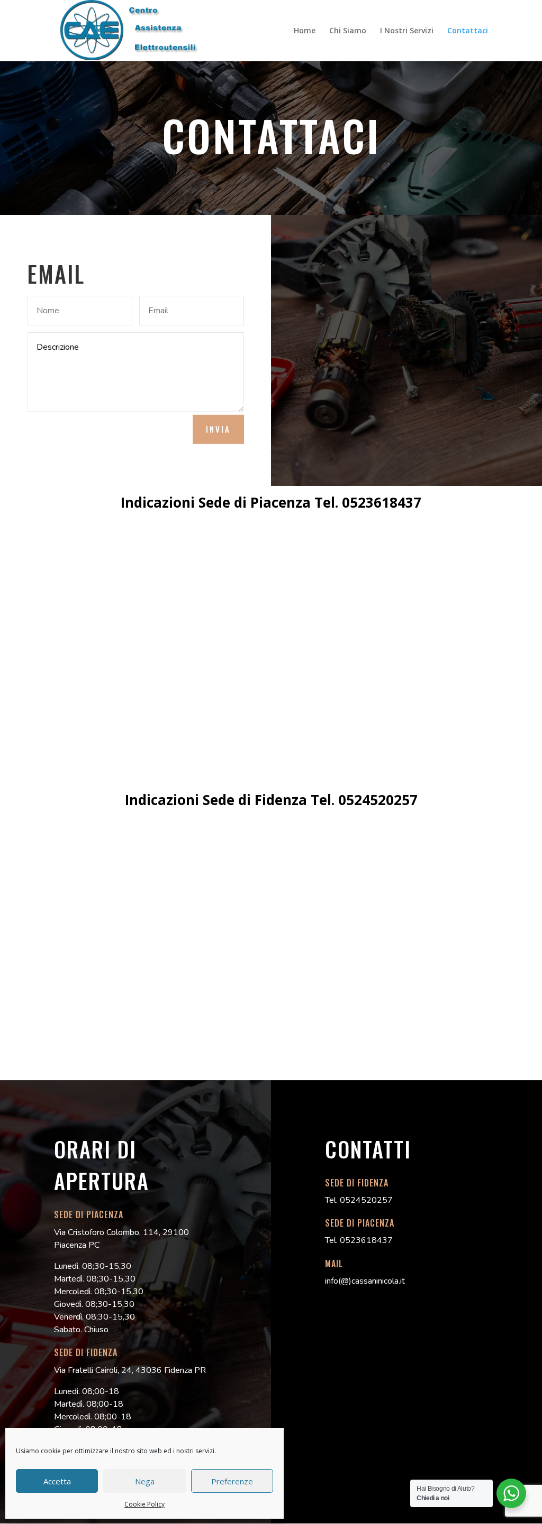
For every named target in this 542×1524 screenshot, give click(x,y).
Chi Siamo (347, 31)
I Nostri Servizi (406, 31)
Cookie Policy (144, 1504)
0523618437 (381, 502)
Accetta (57, 1481)
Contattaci (467, 31)
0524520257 (378, 799)
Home (304, 31)
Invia (218, 429)
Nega (145, 1481)
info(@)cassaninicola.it (365, 1281)
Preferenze (232, 1481)
